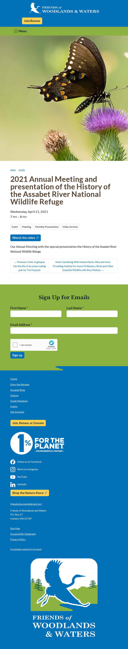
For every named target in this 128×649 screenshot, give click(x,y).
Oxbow (14, 395)
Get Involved (17, 411)
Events (22, 170)
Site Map (15, 528)
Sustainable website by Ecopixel (26, 549)
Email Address (21, 325)
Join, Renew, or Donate (28, 423)
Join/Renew (32, 21)
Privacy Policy (18, 539)
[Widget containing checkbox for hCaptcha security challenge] (33, 345)
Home (13, 170)
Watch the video (23, 237)
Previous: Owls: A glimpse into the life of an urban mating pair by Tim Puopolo (29, 265)
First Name (19, 308)
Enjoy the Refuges (19, 384)
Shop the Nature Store (28, 493)
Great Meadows (19, 400)
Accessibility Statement (23, 533)
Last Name (75, 308)
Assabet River (17, 389)
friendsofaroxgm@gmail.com (26, 503)
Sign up (17, 355)
